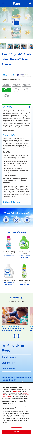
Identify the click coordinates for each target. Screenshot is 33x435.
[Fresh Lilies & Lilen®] (24, 248)
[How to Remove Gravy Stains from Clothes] (15, 320)
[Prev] (14, 336)
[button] (16, 357)
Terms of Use (16, 391)
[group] (16, 28)
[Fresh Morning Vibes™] (9, 248)
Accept (16, 431)
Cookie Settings (16, 427)
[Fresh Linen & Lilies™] (24, 276)
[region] (16, 408)
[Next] (18, 336)
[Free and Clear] (9, 276)
